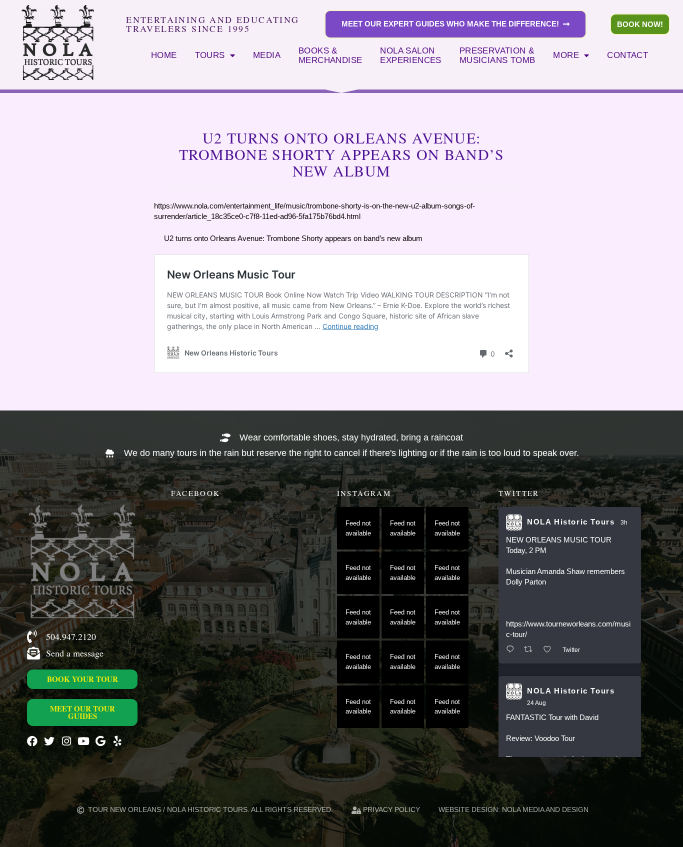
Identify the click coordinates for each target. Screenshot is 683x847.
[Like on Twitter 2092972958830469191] (550, 650)
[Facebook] (32, 741)
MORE (566, 55)
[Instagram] (66, 741)
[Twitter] (49, 741)
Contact (627, 55)
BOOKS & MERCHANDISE (330, 55)
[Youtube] (83, 741)
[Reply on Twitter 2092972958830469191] (513, 650)
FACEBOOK (195, 493)
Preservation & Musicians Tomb (498, 55)
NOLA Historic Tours (570, 522)
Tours (210, 55)
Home (164, 55)
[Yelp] (117, 741)
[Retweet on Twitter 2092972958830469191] (531, 650)
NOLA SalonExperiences (410, 55)
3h (624, 522)
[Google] (100, 741)
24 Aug (536, 703)
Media (266, 55)
